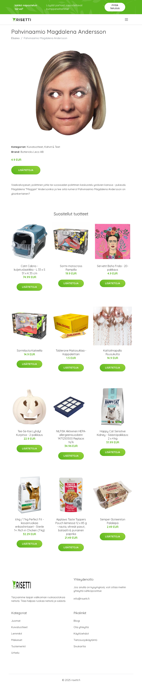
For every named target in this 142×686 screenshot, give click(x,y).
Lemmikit (16, 633)
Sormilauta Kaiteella (29, 350)
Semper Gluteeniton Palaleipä (112, 521)
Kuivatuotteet (35, 146)
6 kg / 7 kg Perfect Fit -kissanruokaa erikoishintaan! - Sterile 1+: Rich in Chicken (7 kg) (29, 525)
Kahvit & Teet (52, 146)
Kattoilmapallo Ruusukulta (112, 352)
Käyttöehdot (81, 633)
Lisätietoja (25, 170)
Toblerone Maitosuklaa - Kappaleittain (71, 352)
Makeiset (16, 640)
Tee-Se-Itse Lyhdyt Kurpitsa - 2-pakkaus (29, 433)
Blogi (77, 620)
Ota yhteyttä (81, 627)
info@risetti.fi (82, 598)
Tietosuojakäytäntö (85, 640)
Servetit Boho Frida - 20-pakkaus (112, 267)
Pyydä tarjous (115, 7)
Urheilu (15, 652)
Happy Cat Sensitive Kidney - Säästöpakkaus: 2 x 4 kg (112, 435)
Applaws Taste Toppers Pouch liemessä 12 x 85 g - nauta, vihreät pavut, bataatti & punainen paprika (71, 527)
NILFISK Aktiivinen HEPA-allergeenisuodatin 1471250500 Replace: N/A (71, 437)
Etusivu (15, 38)
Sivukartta (80, 646)
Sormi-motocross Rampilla (71, 267)
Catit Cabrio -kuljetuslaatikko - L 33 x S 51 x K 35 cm (29, 269)
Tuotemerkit (18, 646)
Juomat (15, 620)
